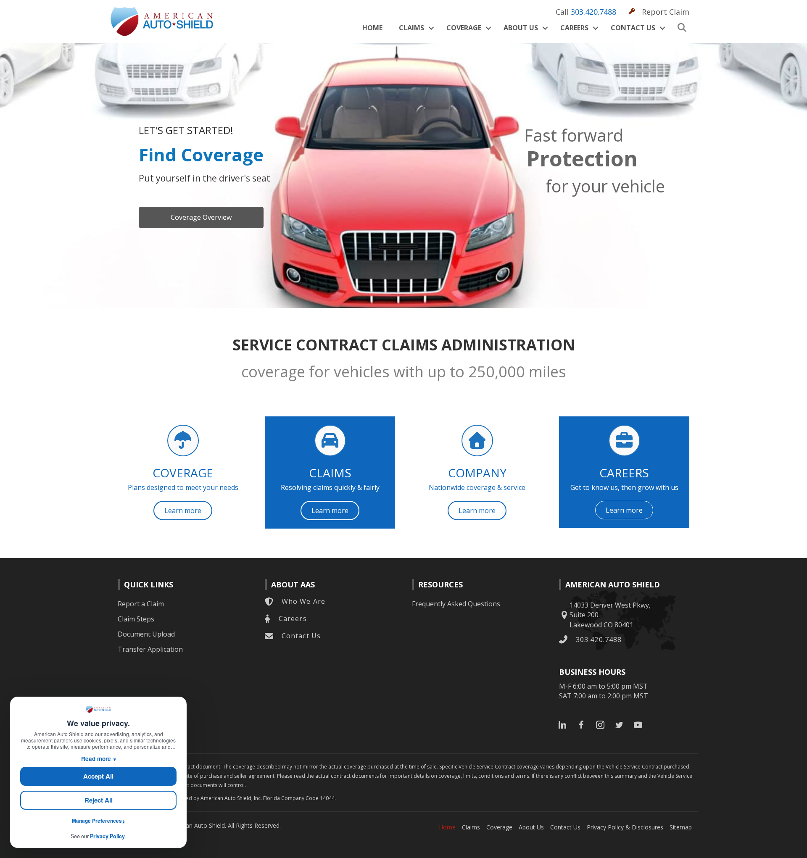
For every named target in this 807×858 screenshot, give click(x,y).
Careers (574, 27)
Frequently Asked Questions (456, 603)
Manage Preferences (97, 820)
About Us (521, 27)
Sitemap (681, 827)
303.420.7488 (593, 12)
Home (372, 27)
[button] (431, 28)
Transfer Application (150, 649)
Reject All (98, 800)
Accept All (98, 776)
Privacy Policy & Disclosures (625, 827)
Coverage (463, 27)
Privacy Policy (107, 836)
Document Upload (146, 634)
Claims (411, 27)
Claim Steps (136, 619)
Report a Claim (141, 603)
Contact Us (633, 27)
